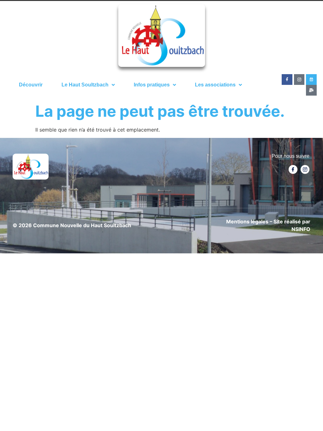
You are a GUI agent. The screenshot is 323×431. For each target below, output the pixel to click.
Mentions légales (247, 221)
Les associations (215, 84)
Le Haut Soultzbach (85, 84)
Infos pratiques (152, 84)
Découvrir (31, 84)
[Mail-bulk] (311, 90)
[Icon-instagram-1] (299, 79)
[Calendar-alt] (311, 79)
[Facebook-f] (287, 79)
